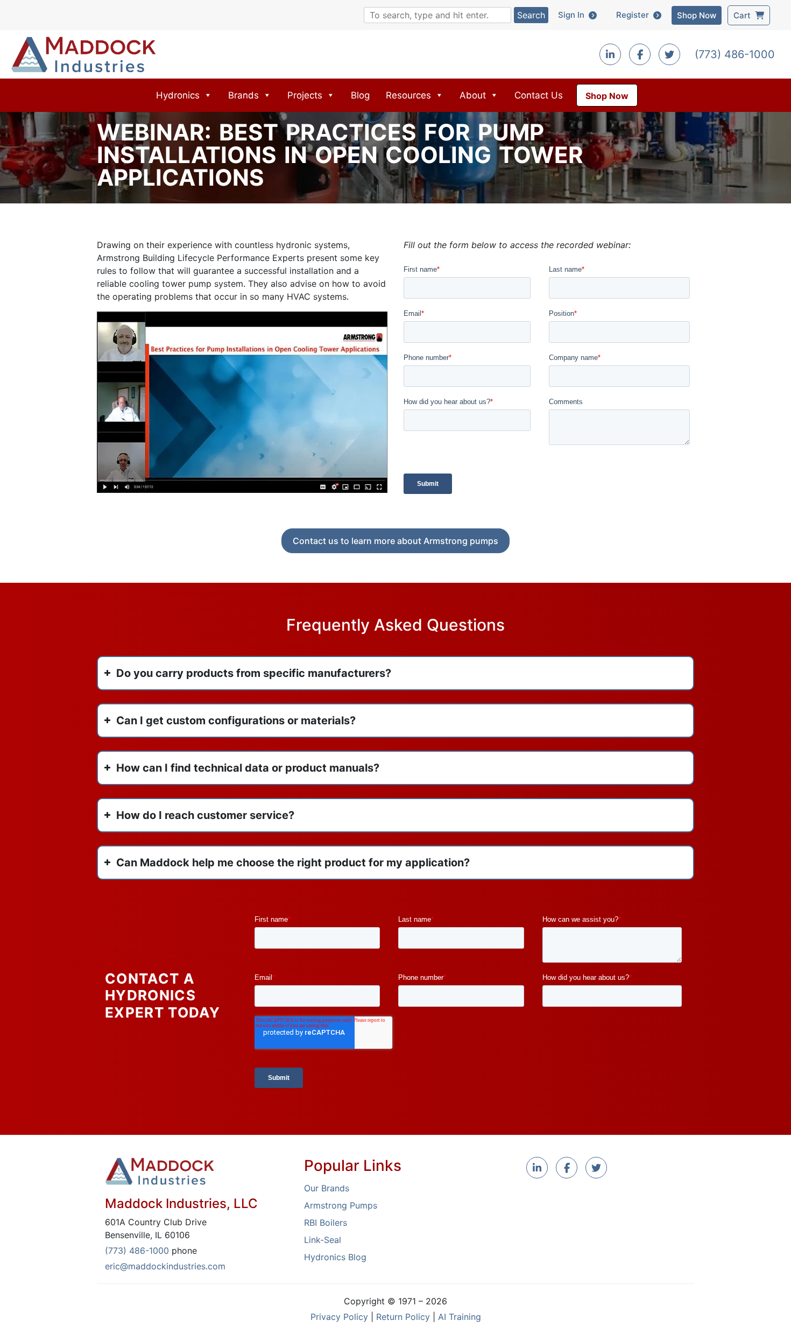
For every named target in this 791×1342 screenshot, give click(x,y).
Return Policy (403, 1316)
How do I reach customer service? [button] (205, 815)
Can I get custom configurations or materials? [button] (236, 720)
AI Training (459, 1316)
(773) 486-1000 (735, 54)
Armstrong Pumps (340, 1205)
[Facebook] (639, 55)
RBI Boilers (325, 1222)
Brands (243, 95)
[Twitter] (669, 55)
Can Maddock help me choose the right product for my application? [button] (293, 862)
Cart (744, 15)
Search (531, 15)
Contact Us (538, 95)
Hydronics (178, 95)
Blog (360, 95)
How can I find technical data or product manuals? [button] (247, 767)
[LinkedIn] (537, 1168)
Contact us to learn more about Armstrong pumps (395, 540)
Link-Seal (322, 1239)
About (473, 95)
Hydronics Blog (335, 1257)
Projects (304, 95)
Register (634, 15)
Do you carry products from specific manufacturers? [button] (253, 673)
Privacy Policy (339, 1316)
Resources (408, 95)
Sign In (573, 15)
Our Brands (326, 1188)
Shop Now (696, 15)
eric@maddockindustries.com (165, 1266)
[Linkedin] (610, 55)
